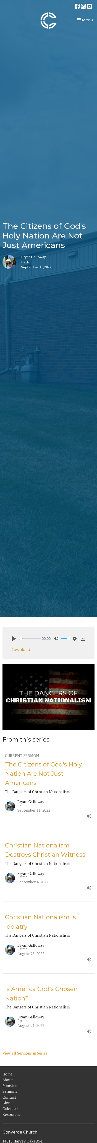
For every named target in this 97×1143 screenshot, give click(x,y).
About (7, 1079)
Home (7, 1073)
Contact (9, 1097)
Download (20, 649)
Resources (11, 1114)
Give (6, 1102)
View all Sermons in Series (24, 1053)
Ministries (10, 1085)
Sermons (9, 1091)
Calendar (10, 1108)
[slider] (30, 638)
